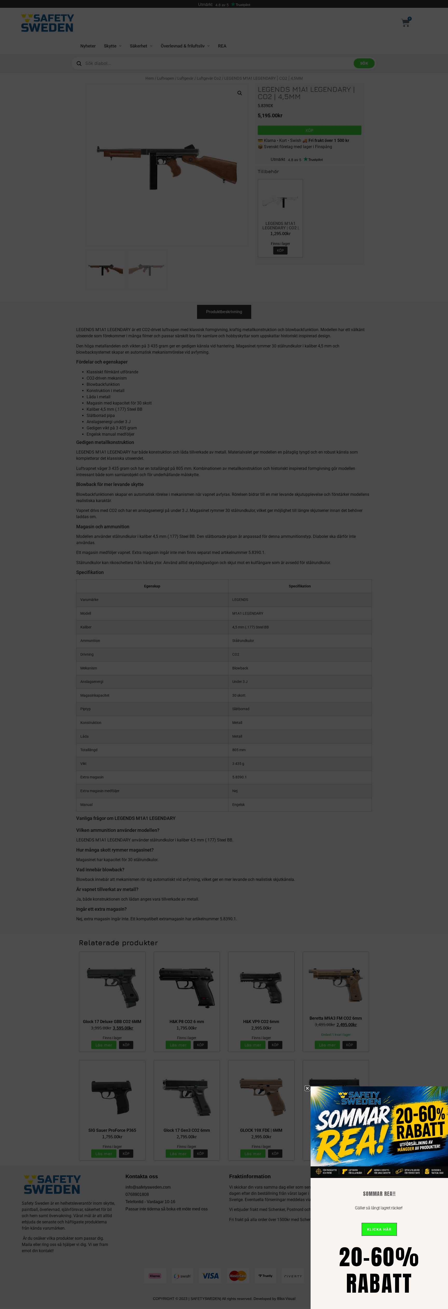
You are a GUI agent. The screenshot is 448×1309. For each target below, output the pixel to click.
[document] (224, 654)
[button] (307, 1088)
